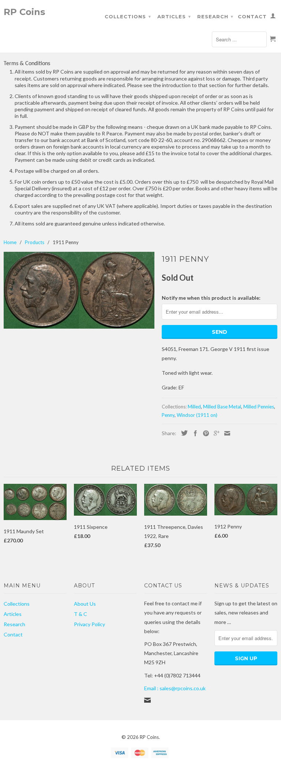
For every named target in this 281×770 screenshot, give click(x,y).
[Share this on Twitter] (182, 433)
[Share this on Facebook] (193, 433)
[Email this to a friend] (225, 433)
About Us (85, 604)
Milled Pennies (258, 407)
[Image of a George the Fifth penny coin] (79, 290)
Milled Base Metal (222, 407)
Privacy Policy (89, 624)
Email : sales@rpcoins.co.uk (175, 688)
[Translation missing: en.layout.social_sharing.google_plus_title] (215, 433)
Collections (128, 16)
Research (215, 16)
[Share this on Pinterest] (204, 433)
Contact (252, 16)
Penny (168, 415)
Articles (174, 16)
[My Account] (273, 17)
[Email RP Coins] (147, 700)
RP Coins (24, 11)
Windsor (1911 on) (197, 415)
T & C (80, 614)
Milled (194, 407)
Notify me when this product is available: (211, 298)
